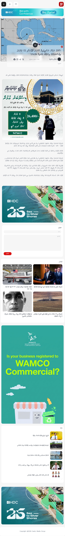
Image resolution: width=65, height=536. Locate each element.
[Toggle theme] (9, 4)
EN (16, 4)
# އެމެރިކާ (59, 63)
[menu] (3, 4)
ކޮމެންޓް (7, 253)
